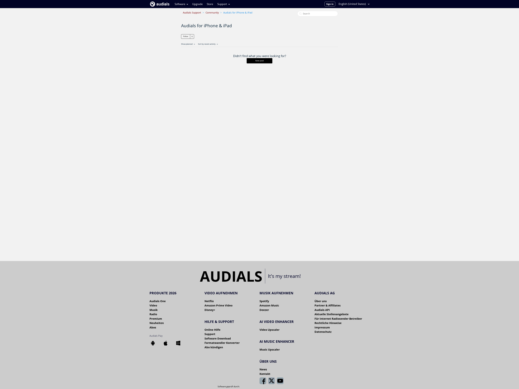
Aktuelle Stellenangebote (332, 314)
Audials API (322, 310)
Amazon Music (269, 305)
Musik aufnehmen (276, 293)
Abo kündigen (213, 347)
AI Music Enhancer (277, 341)
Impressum (322, 327)
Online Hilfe (212, 330)
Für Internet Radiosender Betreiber (338, 318)
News (263, 369)
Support (222, 4)
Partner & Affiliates (328, 305)
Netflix (209, 301)
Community (212, 12)
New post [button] (259, 60)
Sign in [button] (330, 4)
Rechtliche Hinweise (328, 323)
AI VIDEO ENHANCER (277, 321)
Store (210, 4)
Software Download (217, 338)
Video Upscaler (270, 330)
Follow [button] (185, 36)
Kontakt (265, 374)
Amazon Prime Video (218, 305)
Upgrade (197, 4)
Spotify (264, 301)
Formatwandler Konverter (222, 343)
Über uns (321, 301)
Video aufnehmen (221, 293)
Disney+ (209, 310)
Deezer (264, 310)
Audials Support (192, 12)
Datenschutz (323, 332)
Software (180, 4)
